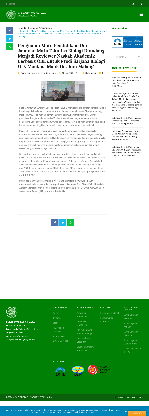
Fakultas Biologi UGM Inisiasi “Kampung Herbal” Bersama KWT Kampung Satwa (126, 121)
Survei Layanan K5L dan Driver (133, 350)
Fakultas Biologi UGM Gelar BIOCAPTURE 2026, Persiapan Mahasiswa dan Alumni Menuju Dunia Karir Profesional (126, 151)
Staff (55, 322)
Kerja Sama (50, 73)
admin (93, 73)
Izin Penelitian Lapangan (83, 340)
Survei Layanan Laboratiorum (131, 342)
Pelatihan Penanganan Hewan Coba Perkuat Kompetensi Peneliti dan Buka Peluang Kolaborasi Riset (126, 135)
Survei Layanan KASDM (131, 325)
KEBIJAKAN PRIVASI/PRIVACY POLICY (128, 397)
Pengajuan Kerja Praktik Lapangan (85, 331)
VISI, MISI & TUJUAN (58, 329)
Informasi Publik (60, 341)
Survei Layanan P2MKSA (131, 333)
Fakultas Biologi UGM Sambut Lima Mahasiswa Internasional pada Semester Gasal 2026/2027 (126, 81)
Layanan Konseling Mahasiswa (85, 348)
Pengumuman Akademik (106, 319)
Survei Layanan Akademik (131, 316)
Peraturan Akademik (109, 313)
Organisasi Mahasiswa (82, 323)
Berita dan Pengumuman (40, 28)
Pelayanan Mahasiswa (82, 315)
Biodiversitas (59, 336)
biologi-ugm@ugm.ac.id (17, 336)
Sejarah (56, 313)
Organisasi (58, 317)
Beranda (22, 28)
